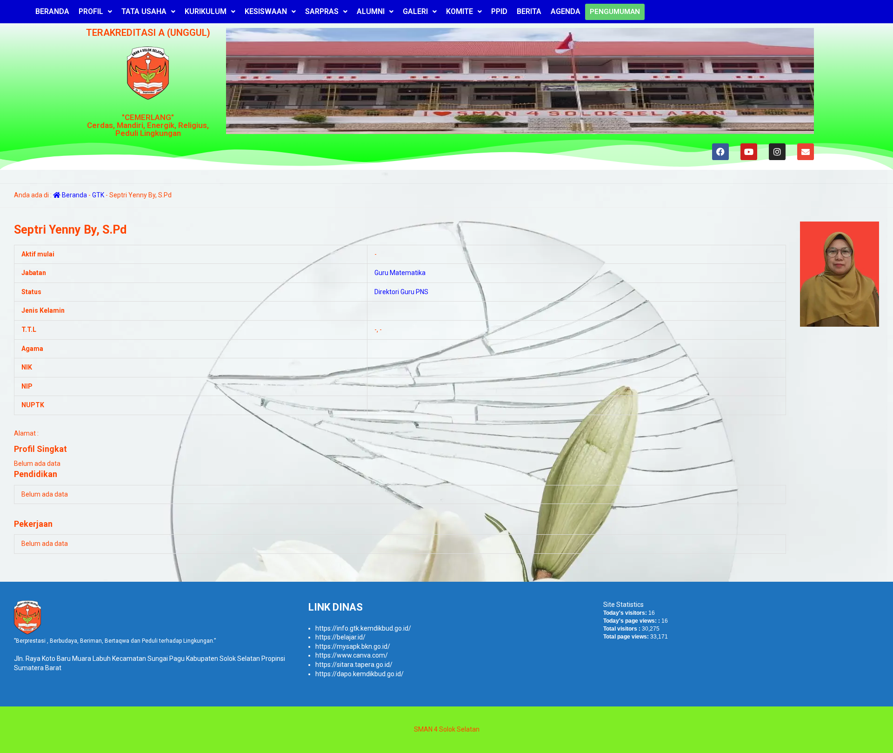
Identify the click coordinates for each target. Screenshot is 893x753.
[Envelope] (805, 151)
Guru (381, 272)
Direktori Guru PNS (401, 292)
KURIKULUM (206, 11)
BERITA (529, 11)
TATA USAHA (144, 11)
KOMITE (459, 11)
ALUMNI (371, 11)
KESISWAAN (266, 11)
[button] (95, 11)
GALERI (415, 11)
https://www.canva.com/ (351, 655)
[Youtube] (748, 151)
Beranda (73, 195)
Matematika (408, 272)
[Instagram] (777, 151)
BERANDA (52, 11)
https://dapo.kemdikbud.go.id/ (359, 674)
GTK (98, 195)
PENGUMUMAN (615, 11)
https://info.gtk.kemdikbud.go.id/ (363, 628)
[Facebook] (720, 151)
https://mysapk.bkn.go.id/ (352, 646)
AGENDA (565, 11)
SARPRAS (322, 11)
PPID (499, 11)
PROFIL (91, 11)
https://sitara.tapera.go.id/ (354, 664)
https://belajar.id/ (340, 637)
